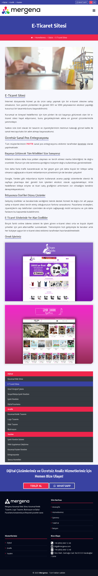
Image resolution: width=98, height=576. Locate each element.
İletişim (55, 528)
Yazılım (19, 2)
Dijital (5, 2)
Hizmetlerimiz (58, 512)
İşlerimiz (55, 517)
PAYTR (30, 144)
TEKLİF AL (36, 485)
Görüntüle (49, 275)
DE (95, 2)
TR (91, 2)
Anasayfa (56, 507)
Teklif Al (55, 523)
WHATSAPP (82, 2)
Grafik (12, 2)
